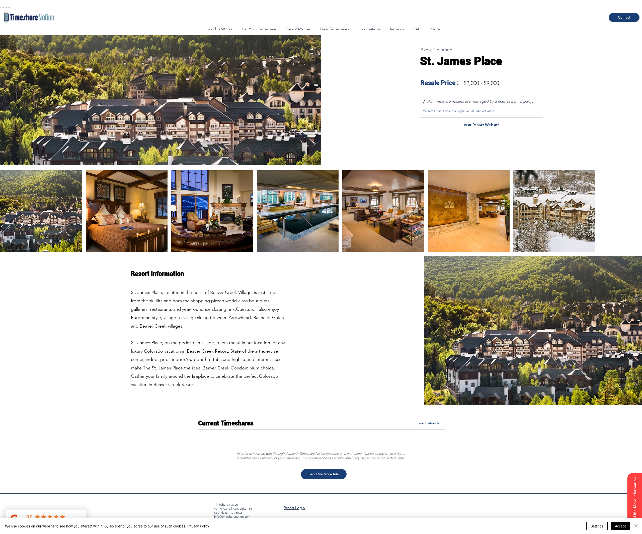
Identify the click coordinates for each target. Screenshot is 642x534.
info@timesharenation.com (232, 516)
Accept (620, 525)
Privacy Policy (198, 525)
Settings (597, 525)
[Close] (636, 526)
